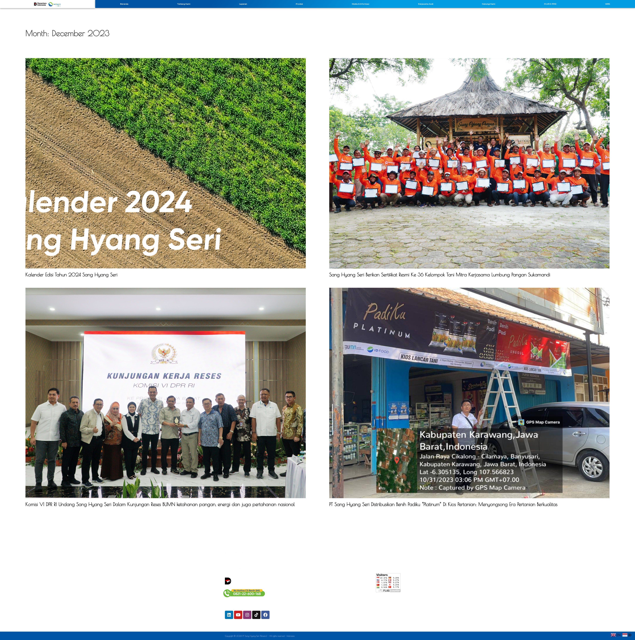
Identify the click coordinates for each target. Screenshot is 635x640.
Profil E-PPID (550, 4)
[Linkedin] (229, 615)
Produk (299, 4)
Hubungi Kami (488, 4)
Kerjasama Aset (425, 4)
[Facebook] (265, 615)
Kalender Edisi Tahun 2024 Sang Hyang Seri (71, 274)
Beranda (124, 4)
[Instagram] (247, 615)
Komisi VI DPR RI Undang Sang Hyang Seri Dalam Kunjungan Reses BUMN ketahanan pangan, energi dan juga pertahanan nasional (160, 504)
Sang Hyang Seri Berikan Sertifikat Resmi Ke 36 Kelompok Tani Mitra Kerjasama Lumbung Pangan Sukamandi (439, 274)
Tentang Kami (183, 4)
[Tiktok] (256, 615)
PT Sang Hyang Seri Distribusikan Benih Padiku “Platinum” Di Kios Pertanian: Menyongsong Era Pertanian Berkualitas (443, 504)
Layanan (243, 4)
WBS (607, 4)
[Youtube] (238, 615)
